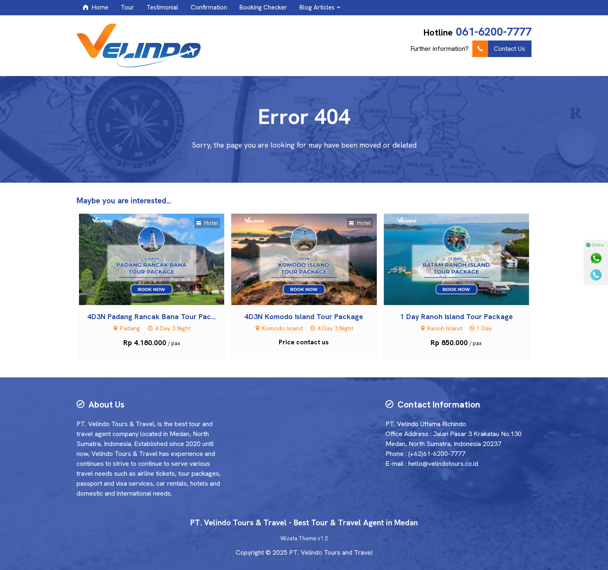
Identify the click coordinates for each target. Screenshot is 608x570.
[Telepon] (596, 275)
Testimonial (162, 7)
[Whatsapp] (596, 258)
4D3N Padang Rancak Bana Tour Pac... (151, 316)
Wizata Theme (298, 538)
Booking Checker (263, 7)
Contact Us (509, 48)
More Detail (159, 258)
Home (99, 7)
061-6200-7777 (493, 31)
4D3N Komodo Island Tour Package (303, 316)
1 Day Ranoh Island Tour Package (456, 316)
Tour (127, 7)
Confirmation (209, 7)
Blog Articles (317, 7)
